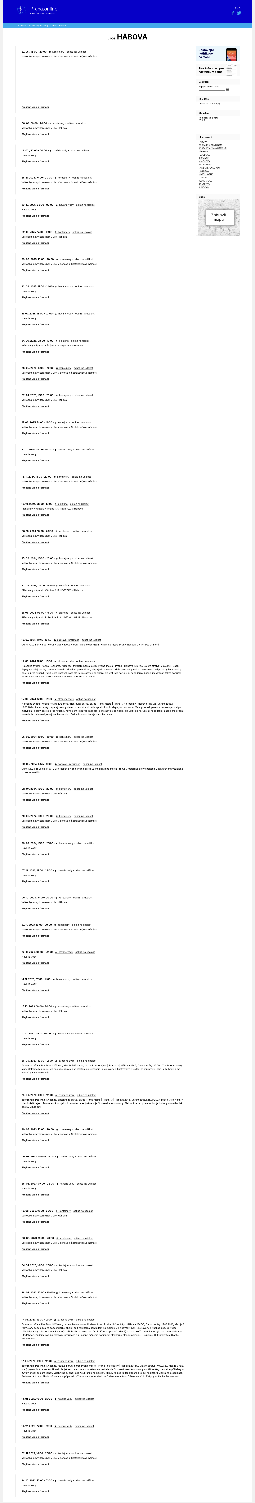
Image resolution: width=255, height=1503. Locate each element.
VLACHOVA (204, 161)
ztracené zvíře (65, 661)
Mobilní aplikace (59, 25)
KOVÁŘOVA (204, 184)
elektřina (63, 340)
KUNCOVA (204, 187)
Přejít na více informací (35, 107)
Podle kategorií (35, 25)
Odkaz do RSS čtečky (209, 103)
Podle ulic (22, 25)
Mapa (47, 25)
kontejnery (58, 51)
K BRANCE (204, 158)
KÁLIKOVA (204, 151)
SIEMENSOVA (205, 164)
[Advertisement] (103, 82)
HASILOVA (204, 171)
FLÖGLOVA (204, 155)
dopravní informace (67, 639)
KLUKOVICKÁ (205, 181)
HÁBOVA (203, 142)
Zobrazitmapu (218, 217)
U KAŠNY (203, 177)
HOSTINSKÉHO (206, 174)
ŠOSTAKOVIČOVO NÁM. (210, 145)
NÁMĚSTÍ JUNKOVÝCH (210, 168)
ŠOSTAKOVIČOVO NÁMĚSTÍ (213, 148)
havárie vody (59, 150)
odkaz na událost (76, 51)
